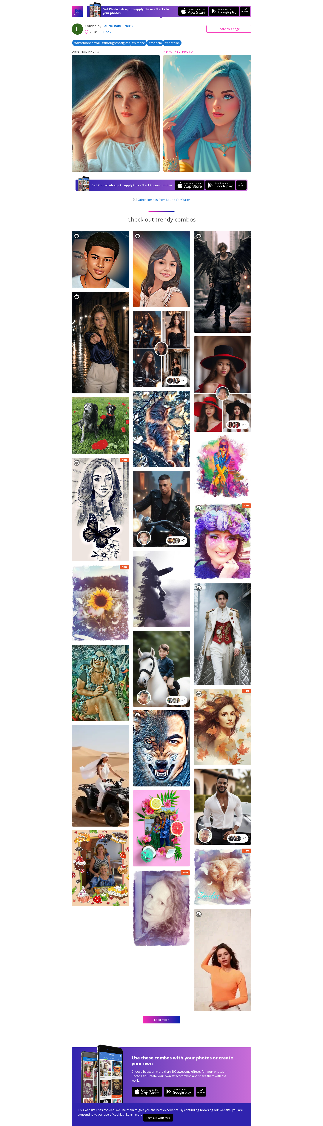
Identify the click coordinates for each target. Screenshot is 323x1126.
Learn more (134, 1114)
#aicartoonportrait (87, 43)
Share (229, 29)
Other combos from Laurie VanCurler (163, 200)
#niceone (138, 43)
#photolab (172, 43)
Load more (161, 1020)
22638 (109, 32)
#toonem (155, 43)
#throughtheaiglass (116, 43)
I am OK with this (158, 1118)
